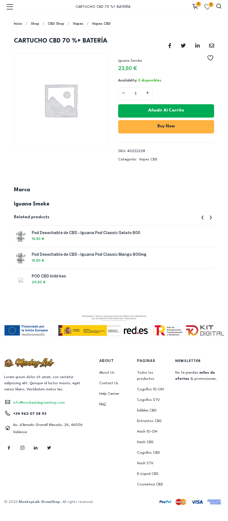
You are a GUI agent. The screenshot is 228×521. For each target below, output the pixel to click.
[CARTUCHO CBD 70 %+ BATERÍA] (169, 45)
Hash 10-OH (147, 431)
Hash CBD (145, 442)
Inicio (18, 24)
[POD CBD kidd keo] (20, 280)
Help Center (109, 394)
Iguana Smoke (130, 61)
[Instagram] (22, 448)
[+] (147, 93)
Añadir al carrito (166, 110)
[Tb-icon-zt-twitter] (49, 448)
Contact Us (108, 383)
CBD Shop (56, 24)
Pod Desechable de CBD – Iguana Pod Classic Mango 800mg (89, 254)
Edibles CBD (147, 410)
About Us (107, 372)
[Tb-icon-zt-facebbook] (9, 448)
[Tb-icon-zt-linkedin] (35, 448)
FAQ (102, 404)
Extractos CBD (149, 421)
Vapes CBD (101, 24)
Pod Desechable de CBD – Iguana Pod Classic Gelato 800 (86, 232)
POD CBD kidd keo (49, 276)
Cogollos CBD (148, 453)
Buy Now (166, 126)
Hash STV (145, 463)
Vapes (78, 24)
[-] (123, 93)
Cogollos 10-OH (150, 389)
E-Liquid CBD (147, 474)
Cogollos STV (148, 400)
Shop (35, 24)
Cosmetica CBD (150, 484)
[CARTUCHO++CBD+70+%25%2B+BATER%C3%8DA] (183, 45)
